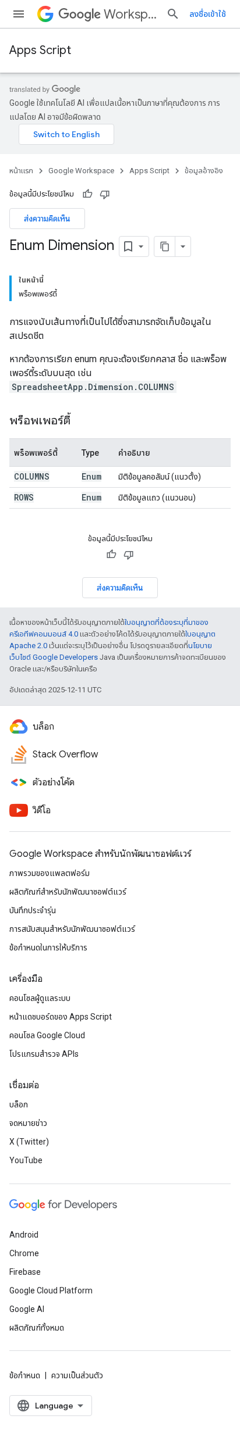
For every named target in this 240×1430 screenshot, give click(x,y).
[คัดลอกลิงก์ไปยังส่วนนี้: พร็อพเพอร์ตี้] (82, 421)
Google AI (26, 1309)
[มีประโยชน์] (87, 194)
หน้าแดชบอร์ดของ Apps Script (60, 1016)
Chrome (24, 1253)
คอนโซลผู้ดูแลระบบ (39, 998)
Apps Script (40, 50)
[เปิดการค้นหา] (173, 14)
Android (23, 1234)
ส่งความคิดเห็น (47, 218)
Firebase (25, 1272)
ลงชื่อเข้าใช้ (207, 14)
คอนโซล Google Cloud (47, 1035)
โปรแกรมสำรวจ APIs (44, 1054)
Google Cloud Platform (51, 1290)
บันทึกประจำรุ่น (32, 910)
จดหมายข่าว (28, 1123)
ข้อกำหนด (24, 1375)
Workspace (130, 14)
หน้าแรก (21, 170)
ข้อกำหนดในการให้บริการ (48, 947)
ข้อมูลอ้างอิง (204, 170)
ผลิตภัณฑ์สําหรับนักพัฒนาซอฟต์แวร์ (67, 891)
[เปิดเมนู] (18, 14)
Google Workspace (81, 170)
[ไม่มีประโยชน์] (105, 194)
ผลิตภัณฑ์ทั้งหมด (36, 1327)
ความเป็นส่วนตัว (77, 1375)
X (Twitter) (29, 1141)
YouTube (26, 1160)
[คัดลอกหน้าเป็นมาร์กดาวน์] (164, 246)
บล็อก (18, 1104)
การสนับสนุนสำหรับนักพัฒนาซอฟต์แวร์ (72, 929)
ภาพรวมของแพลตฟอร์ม (49, 873)
